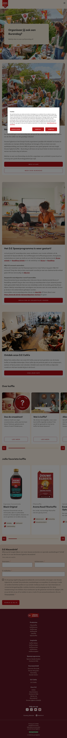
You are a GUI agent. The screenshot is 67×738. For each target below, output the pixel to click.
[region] (33, 120)
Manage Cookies (15, 129)
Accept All (51, 129)
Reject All (38, 129)
